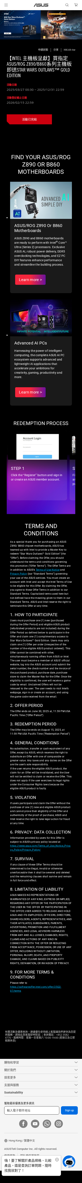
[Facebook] (23, 1136)
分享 (55, 50)
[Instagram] (58, 1136)
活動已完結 (29, 119)
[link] (41, 5)
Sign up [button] (69, 1122)
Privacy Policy (18, 581)
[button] (6, 5)
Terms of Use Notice (48, 577)
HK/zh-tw (69, 50)
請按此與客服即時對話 (27, 1047)
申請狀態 (43, 50)
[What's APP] (47, 1136)
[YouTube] (35, 1136)
